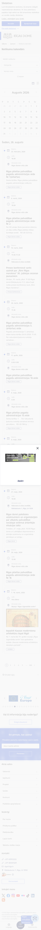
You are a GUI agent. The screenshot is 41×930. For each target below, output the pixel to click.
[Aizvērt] (38, 448)
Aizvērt (20, 481)
